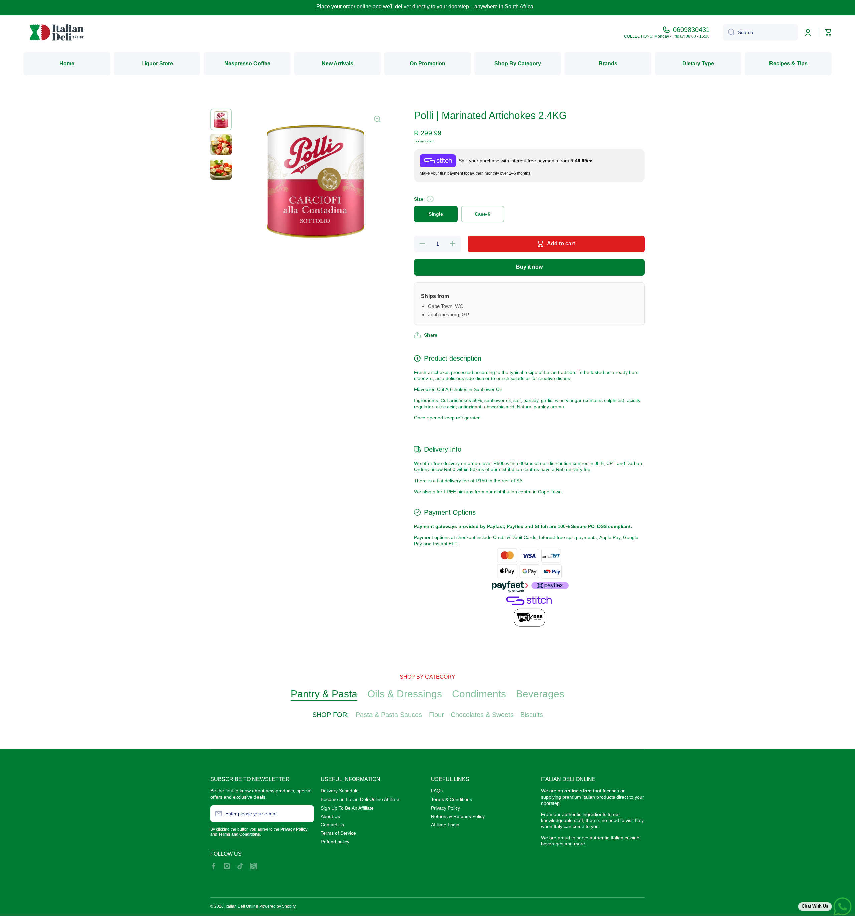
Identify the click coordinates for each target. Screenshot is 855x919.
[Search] (729, 32)
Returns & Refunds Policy (458, 816)
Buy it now (529, 267)
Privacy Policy (445, 808)
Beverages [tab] (540, 693)
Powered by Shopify (277, 906)
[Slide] (430, 199)
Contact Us (332, 824)
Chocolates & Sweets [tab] (482, 714)
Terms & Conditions (451, 799)
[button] (425, 335)
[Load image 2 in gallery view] (221, 144)
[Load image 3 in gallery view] (221, 169)
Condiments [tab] (479, 693)
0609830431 (691, 29)
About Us (330, 816)
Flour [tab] (436, 714)
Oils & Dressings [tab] (404, 693)
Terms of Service (338, 833)
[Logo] (56, 32)
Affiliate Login (445, 824)
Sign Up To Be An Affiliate (347, 808)
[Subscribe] (305, 813)
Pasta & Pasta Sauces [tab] (389, 714)
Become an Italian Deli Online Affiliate (360, 799)
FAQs (437, 790)
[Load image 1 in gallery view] (221, 119)
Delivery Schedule (340, 790)
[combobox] (760, 32)
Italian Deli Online (242, 906)
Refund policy (335, 841)
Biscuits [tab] (531, 714)
